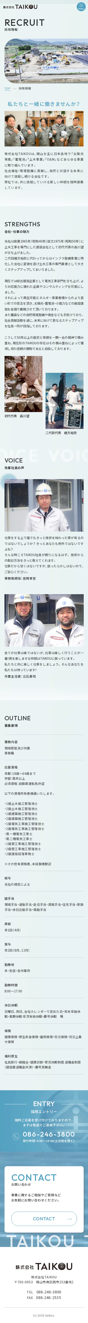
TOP (8, 88)
